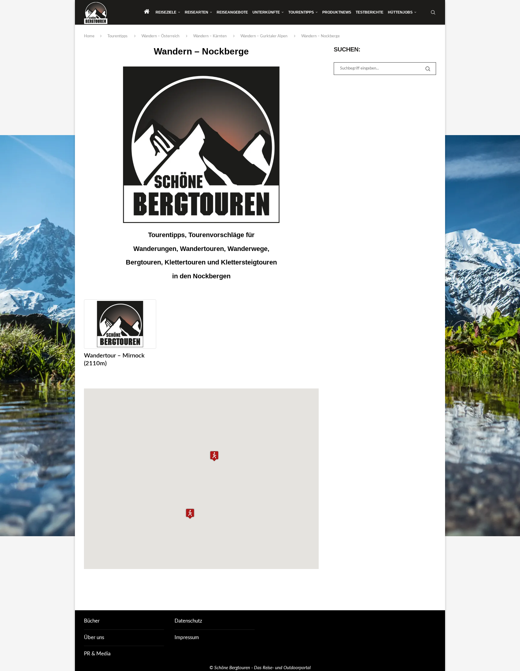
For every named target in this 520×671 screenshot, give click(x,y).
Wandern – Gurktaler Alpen (263, 36)
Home (89, 36)
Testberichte (369, 12)
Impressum (187, 637)
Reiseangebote (232, 12)
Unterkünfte (266, 12)
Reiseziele (166, 12)
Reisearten (196, 12)
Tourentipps (301, 12)
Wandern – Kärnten (210, 36)
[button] (214, 456)
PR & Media (97, 653)
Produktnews (336, 12)
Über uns (94, 637)
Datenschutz (188, 620)
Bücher (92, 620)
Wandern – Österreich (160, 36)
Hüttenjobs (400, 12)
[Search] (433, 12)
